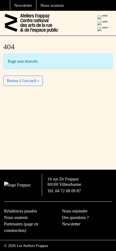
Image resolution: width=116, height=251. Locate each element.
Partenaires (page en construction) (21, 227)
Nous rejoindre (74, 211)
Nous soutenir (52, 5)
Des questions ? (75, 217)
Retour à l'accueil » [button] (23, 80)
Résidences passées (20, 211)
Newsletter (23, 5)
